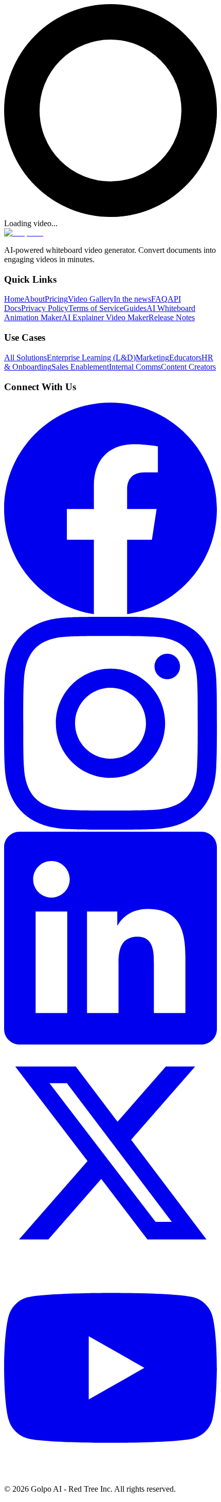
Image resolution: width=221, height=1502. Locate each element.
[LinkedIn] (110, 1041)
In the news (132, 299)
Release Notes (172, 317)
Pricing (56, 299)
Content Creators (188, 366)
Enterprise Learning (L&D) (91, 357)
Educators (185, 357)
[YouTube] (110, 1471)
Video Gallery (91, 299)
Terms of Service (95, 308)
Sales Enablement (80, 366)
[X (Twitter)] (110, 1256)
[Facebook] (110, 612)
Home (14, 299)
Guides (134, 308)
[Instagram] (110, 826)
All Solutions (25, 357)
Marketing (152, 357)
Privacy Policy (44, 308)
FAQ (159, 299)
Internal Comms (135, 366)
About (34, 299)
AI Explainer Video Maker (105, 317)
